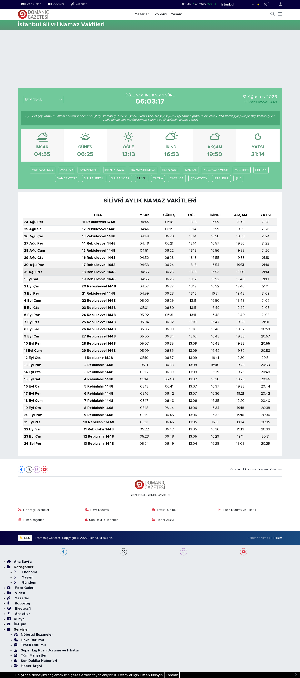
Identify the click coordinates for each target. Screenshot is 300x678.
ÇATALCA (177, 178)
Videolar (58, 4)
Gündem (276, 469)
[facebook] (63, 551)
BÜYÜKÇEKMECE (143, 169)
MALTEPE (242, 169)
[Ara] (273, 14)
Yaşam (176, 14)
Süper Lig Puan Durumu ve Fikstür (50, 650)
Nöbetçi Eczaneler (36, 510)
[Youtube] (44, 469)
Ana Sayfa (23, 561)
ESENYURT (170, 169)
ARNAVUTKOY (42, 169)
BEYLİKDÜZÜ (114, 169)
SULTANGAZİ (120, 178)
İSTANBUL (221, 178)
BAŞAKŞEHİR (89, 169)
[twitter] (123, 551)
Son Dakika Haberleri (103, 520)
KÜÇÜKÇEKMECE (215, 169)
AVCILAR (66, 169)
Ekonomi (159, 14)
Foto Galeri (33, 4)
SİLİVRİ (141, 178)
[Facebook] (21, 469)
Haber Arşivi (165, 520)
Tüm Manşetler (33, 520)
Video (19, 593)
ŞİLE (238, 178)
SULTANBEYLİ (94, 178)
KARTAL (191, 169)
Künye (19, 619)
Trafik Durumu (167, 510)
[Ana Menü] (280, 14)
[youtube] (243, 551)
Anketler (22, 613)
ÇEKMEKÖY (198, 178)
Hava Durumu (99, 510)
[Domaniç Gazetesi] (33, 14)
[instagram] (183, 551)
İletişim (20, 624)
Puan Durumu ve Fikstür (239, 510)
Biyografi (22, 608)
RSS (26, 537)
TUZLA (158, 178)
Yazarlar (81, 4)
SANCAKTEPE (67, 178)
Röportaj (22, 603)
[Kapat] (297, 674)
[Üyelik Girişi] (279, 4)
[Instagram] (36, 469)
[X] (29, 469)
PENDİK (261, 169)
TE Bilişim (275, 537)
